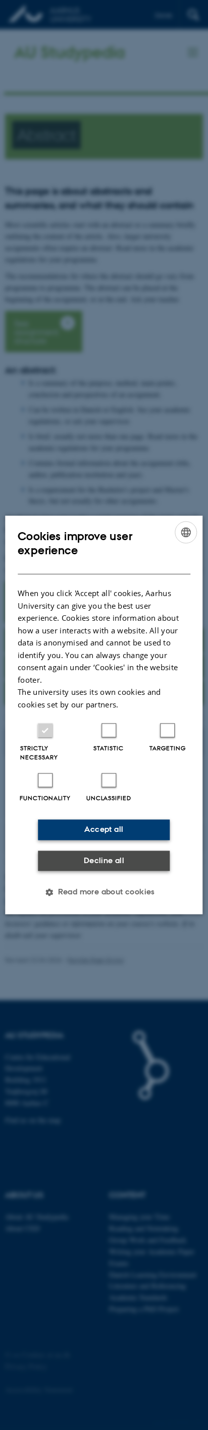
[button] (104, 892)
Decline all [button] (104, 860)
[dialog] (103, 714)
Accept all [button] (103, 829)
